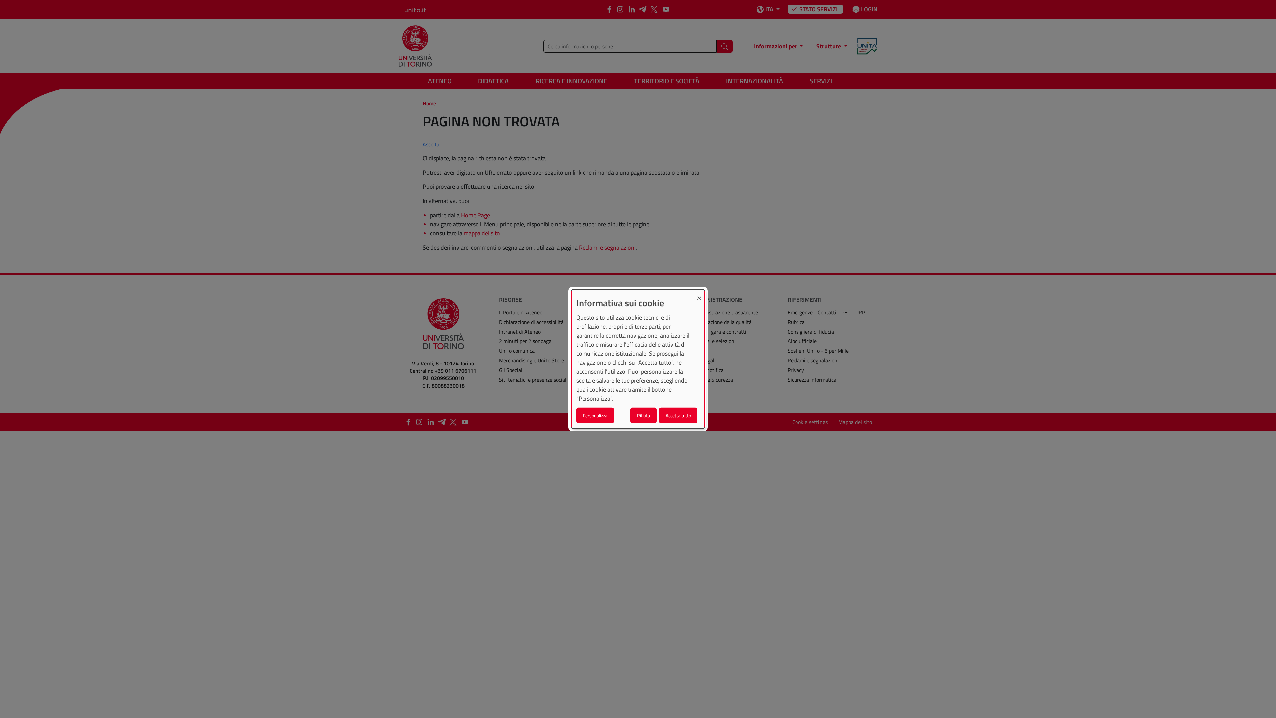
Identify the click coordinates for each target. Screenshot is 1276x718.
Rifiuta (643, 415)
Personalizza (595, 415)
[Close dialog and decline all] (699, 294)
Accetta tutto (678, 415)
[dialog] (638, 359)
